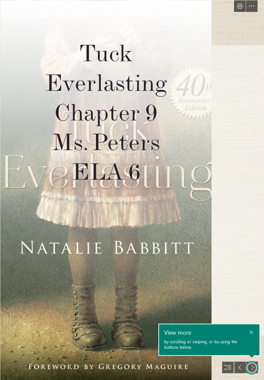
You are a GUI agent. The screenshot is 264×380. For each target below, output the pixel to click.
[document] (132, 190)
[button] (240, 6)
